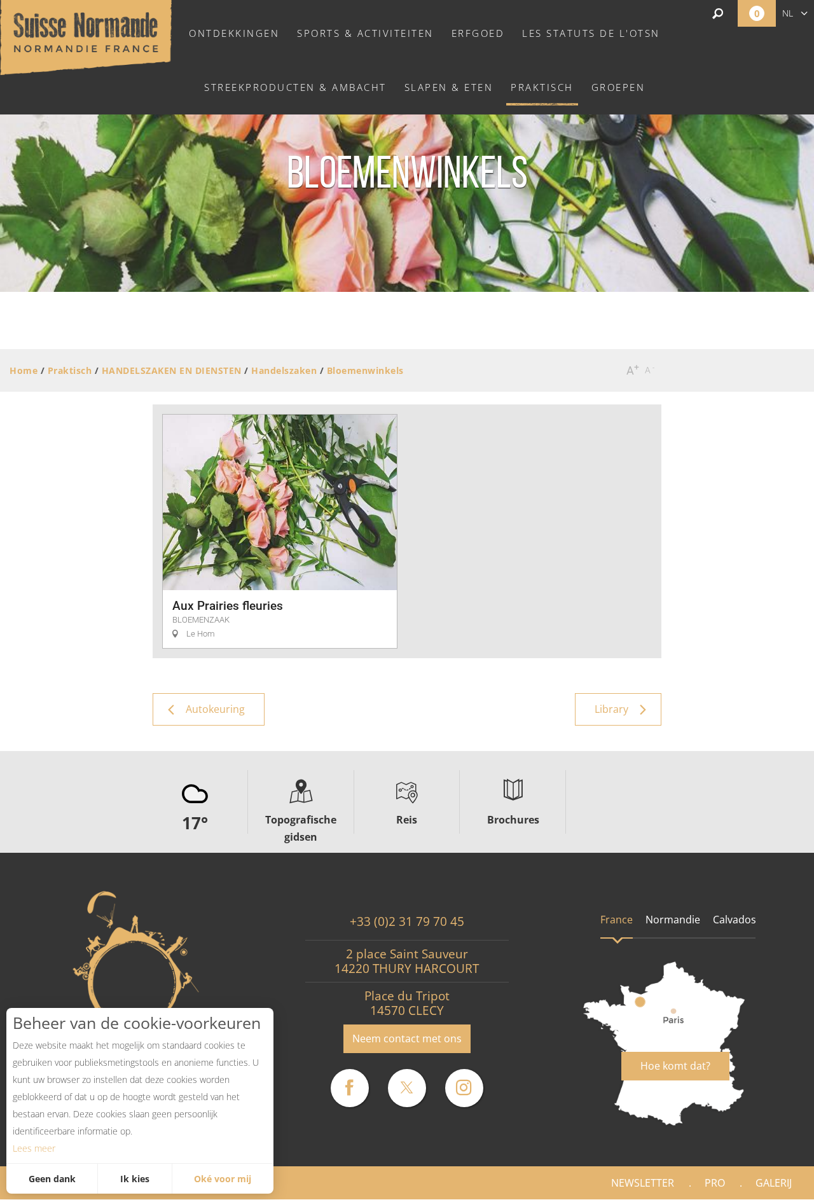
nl (787, 13)
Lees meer (34, 1148)
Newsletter (642, 1183)
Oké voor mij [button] (222, 1179)
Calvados (734, 920)
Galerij (773, 1183)
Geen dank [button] (52, 1179)
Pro (715, 1183)
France (616, 920)
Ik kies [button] (134, 1179)
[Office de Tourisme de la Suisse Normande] (86, 36)
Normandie (672, 920)
